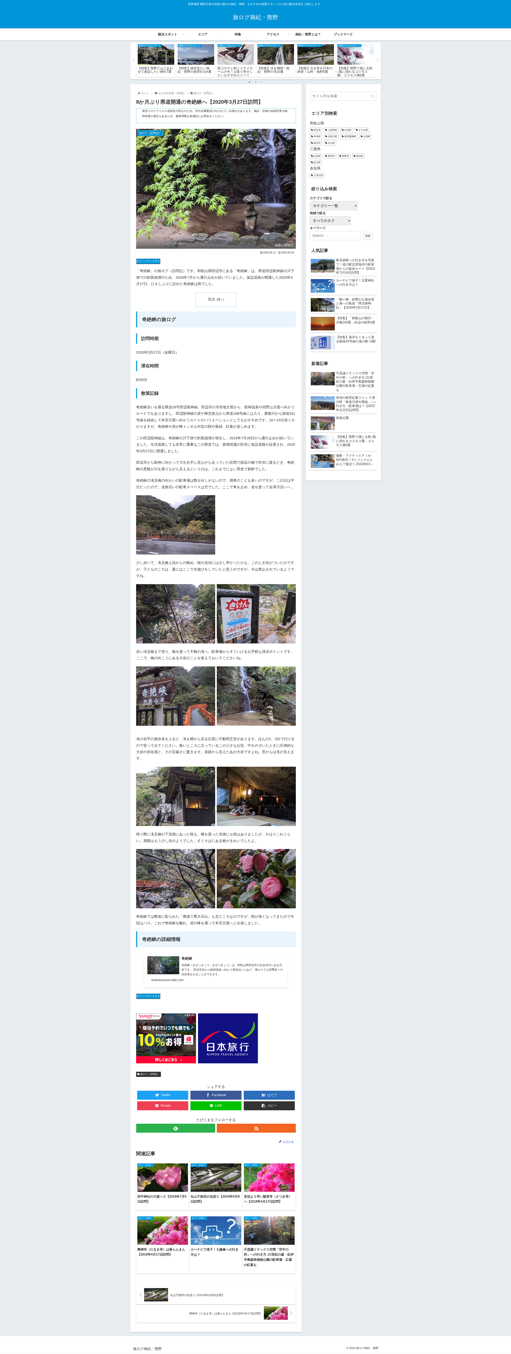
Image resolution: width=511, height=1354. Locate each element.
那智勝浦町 (350, 136)
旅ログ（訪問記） (150, 1074)
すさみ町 (363, 130)
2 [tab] (255, 82)
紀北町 (317, 156)
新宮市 (317, 143)
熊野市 (345, 156)
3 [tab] (261, 82)
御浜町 (359, 156)
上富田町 (332, 130)
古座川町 (332, 136)
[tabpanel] (156, 60)
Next (378, 61)
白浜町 (348, 130)
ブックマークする (149, 261)
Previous (133, 61)
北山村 (331, 143)
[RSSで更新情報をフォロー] (256, 1128)
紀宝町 (317, 162)
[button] (372, 96)
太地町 (366, 136)
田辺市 (317, 130)
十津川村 (318, 175)
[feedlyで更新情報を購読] (175, 1128)
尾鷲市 (331, 156)
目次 (211, 299)
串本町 (317, 136)
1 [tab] (250, 82)
